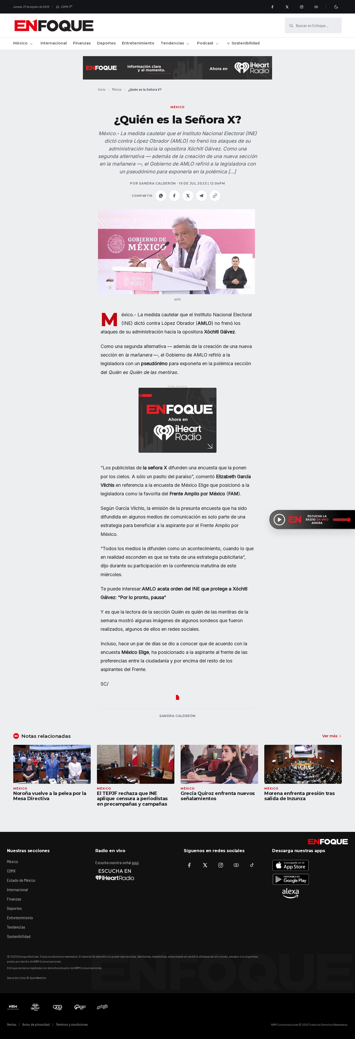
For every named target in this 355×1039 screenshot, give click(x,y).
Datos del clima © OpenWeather (26, 977)
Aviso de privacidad (36, 1024)
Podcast (205, 43)
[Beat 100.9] (35, 1007)
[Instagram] (301, 6)
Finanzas (82, 43)
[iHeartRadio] (114, 874)
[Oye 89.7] (58, 1007)
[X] (287, 6)
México (20, 43)
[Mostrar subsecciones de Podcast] (217, 44)
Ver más (330, 736)
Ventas (11, 1024)
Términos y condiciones (72, 1024)
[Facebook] (272, 6)
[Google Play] (290, 879)
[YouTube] (316, 6)
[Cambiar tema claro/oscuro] (336, 6)
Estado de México (21, 880)
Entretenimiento (138, 43)
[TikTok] (252, 865)
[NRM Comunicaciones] (13, 1007)
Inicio (102, 89)
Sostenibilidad (246, 43)
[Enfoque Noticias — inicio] (53, 25)
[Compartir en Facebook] (174, 195)
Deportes (106, 43)
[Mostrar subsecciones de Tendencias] (188, 44)
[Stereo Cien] (80, 1007)
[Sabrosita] (102, 1007)
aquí (135, 862)
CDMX (11, 870)
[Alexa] (290, 893)
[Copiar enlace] (215, 195)
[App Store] (290, 865)
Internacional (54, 43)
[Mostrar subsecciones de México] (31, 44)
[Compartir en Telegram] (201, 195)
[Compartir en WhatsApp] (161, 195)
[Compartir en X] (188, 195)
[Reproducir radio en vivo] (279, 519)
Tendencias (172, 43)
